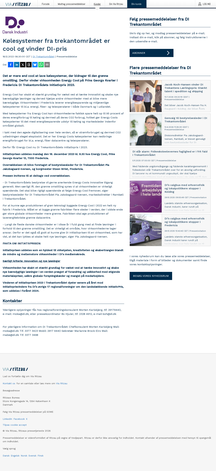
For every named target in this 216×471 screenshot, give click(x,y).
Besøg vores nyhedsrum (151, 275)
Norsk (24, 455)
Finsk (40, 455)
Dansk (6, 455)
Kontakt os (9, 383)
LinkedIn (7, 419)
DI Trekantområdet (43, 56)
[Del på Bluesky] (35, 65)
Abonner (138, 52)
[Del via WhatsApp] (41, 65)
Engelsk (15, 455)
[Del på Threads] (29, 65)
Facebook (19, 419)
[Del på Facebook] (10, 65)
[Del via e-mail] (47, 65)
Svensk (32, 455)
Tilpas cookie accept (15, 424)
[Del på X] (22, 65)
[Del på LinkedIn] (16, 65)
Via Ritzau (61, 383)
